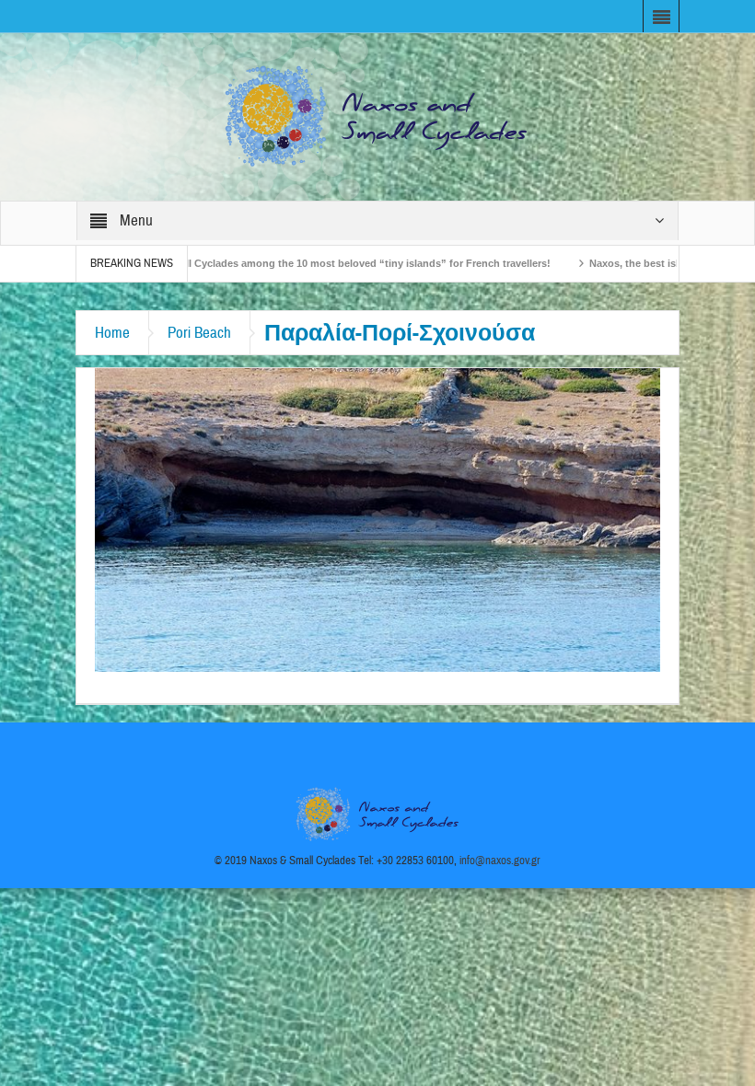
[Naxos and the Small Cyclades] (377, 116)
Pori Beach (199, 332)
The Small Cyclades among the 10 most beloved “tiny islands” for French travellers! (298, 263)
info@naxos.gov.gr (499, 860)
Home (112, 332)
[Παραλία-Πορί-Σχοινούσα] (377, 519)
